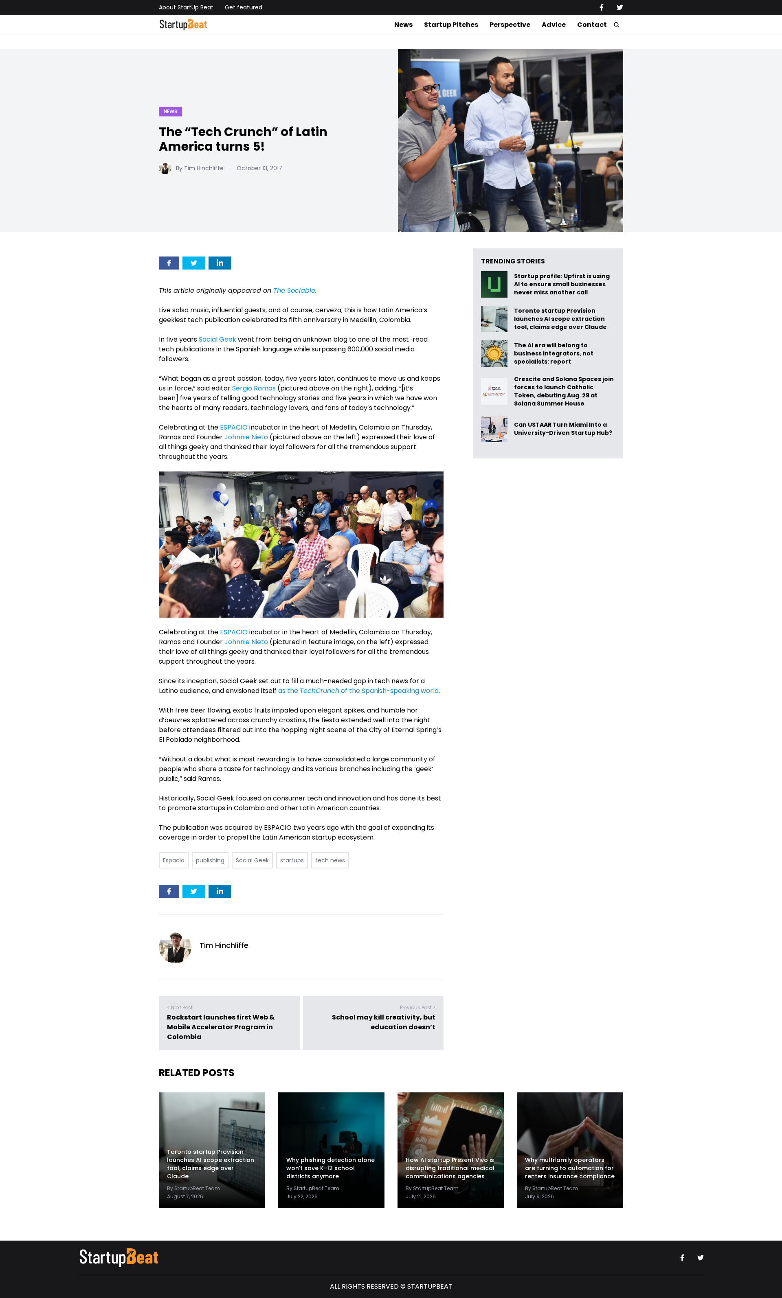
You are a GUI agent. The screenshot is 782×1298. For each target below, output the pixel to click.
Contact (592, 24)
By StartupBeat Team (193, 1188)
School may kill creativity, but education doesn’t (383, 1022)
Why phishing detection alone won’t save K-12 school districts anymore (330, 1168)
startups (292, 860)
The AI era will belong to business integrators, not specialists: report (553, 354)
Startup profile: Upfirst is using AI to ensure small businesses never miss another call (562, 284)
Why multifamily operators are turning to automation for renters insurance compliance (570, 1168)
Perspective (510, 24)
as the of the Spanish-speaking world (358, 690)
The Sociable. (294, 290)
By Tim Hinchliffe (200, 168)
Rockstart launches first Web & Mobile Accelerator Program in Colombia (221, 1027)
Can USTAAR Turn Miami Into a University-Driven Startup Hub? (563, 429)
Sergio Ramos (254, 388)
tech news (330, 860)
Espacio (174, 860)
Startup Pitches (451, 24)
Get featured (243, 7)
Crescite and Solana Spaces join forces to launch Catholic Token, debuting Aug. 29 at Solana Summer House (564, 391)
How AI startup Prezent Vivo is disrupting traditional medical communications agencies (450, 1168)
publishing (210, 860)
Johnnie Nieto (246, 437)
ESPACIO (234, 427)
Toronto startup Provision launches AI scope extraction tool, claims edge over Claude (561, 319)
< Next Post (180, 1007)
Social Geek (217, 339)
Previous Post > (417, 1007)
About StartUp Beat (186, 7)
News (403, 24)
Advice (554, 24)
